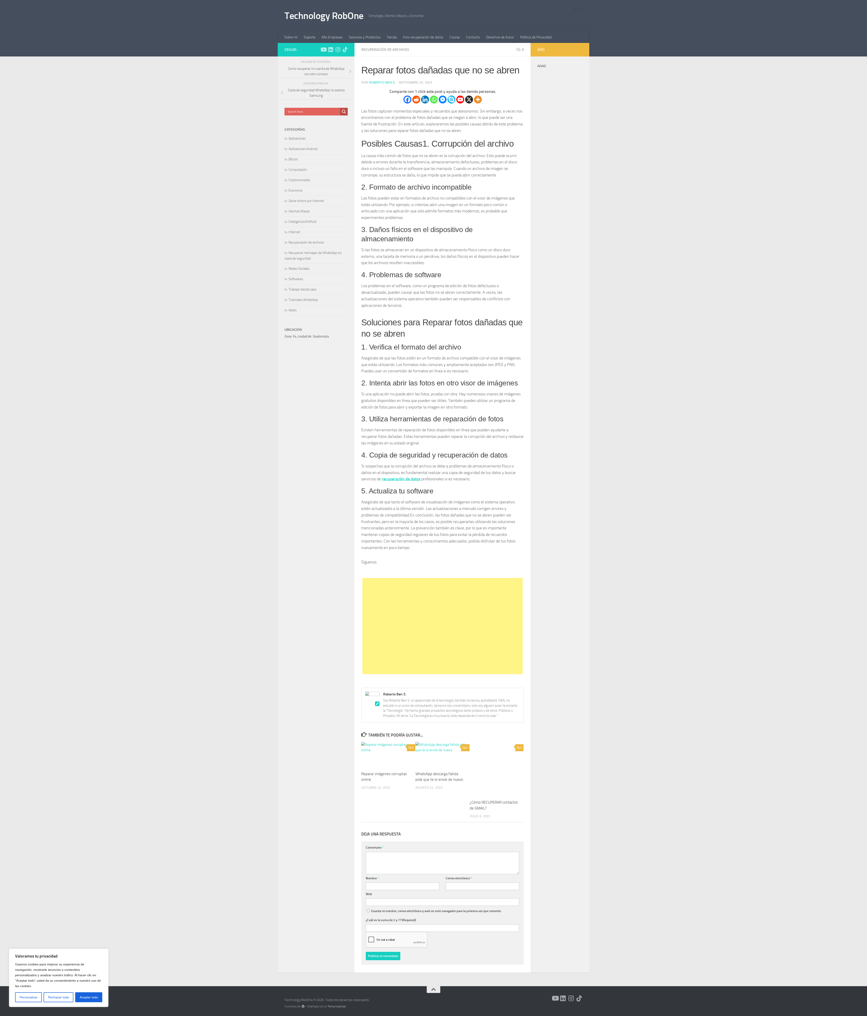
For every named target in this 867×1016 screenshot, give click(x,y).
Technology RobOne (324, 15)
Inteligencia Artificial (302, 222)
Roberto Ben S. (382, 82)
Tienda (392, 37)
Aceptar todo (89, 997)
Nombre (372, 878)
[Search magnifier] (344, 111)
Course (455, 37)
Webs (293, 310)
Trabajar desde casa (302, 289)
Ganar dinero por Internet (306, 201)
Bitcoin (293, 159)
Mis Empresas (332, 37)
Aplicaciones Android (303, 149)
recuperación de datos (401, 478)
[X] (469, 99)
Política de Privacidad (536, 37)
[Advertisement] (442, 626)
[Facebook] (407, 99)
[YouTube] (436, 571)
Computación (298, 170)
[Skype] (451, 99)
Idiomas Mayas (299, 211)
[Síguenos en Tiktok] (345, 49)
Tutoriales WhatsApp (303, 300)
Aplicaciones (297, 138)
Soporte (309, 37)
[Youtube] (460, 99)
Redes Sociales (299, 269)
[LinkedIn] (448, 571)
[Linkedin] (425, 99)
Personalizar (28, 997)
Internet (294, 232)
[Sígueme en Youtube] (323, 49)
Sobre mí (290, 37)
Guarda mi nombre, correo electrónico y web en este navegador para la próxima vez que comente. (436, 911)
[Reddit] (416, 99)
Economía (295, 190)
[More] (478, 99)
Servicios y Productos (364, 37)
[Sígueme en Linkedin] (330, 49)
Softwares (296, 279)
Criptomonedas (299, 180)
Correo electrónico (459, 878)
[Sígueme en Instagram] (337, 49)
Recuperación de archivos (385, 49)
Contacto (473, 37)
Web (369, 894)
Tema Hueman (337, 1006)
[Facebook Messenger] (443, 99)
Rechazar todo (58, 997)
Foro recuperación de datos (423, 37)
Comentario (374, 847)
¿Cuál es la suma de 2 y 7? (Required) (391, 920)
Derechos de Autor (500, 37)
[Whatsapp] (434, 99)
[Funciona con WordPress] (303, 1006)
